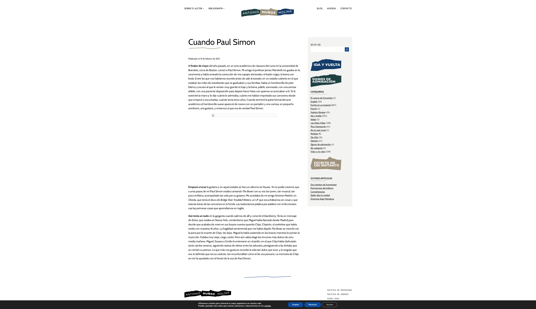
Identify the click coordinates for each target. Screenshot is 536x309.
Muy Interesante (318, 126)
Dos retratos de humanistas (324, 184)
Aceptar (295, 304)
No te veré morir (318, 130)
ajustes (267, 306)
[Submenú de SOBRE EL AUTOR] (203, 8)
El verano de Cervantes (321, 98)
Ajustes (329, 304)
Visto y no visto (318, 151)
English (314, 101)
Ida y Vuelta (316, 115)
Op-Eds (314, 137)
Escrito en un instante (321, 105)
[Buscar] (347, 49)
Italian (313, 119)
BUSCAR (316, 44)
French (314, 108)
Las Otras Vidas (318, 123)
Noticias (314, 133)
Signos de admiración (321, 144)
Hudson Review (318, 112)
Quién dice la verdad (320, 195)
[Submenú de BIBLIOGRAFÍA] (224, 8)
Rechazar (312, 304)
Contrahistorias (318, 191)
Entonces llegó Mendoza (322, 199)
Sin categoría (317, 148)
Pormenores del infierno (322, 188)
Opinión (314, 140)
